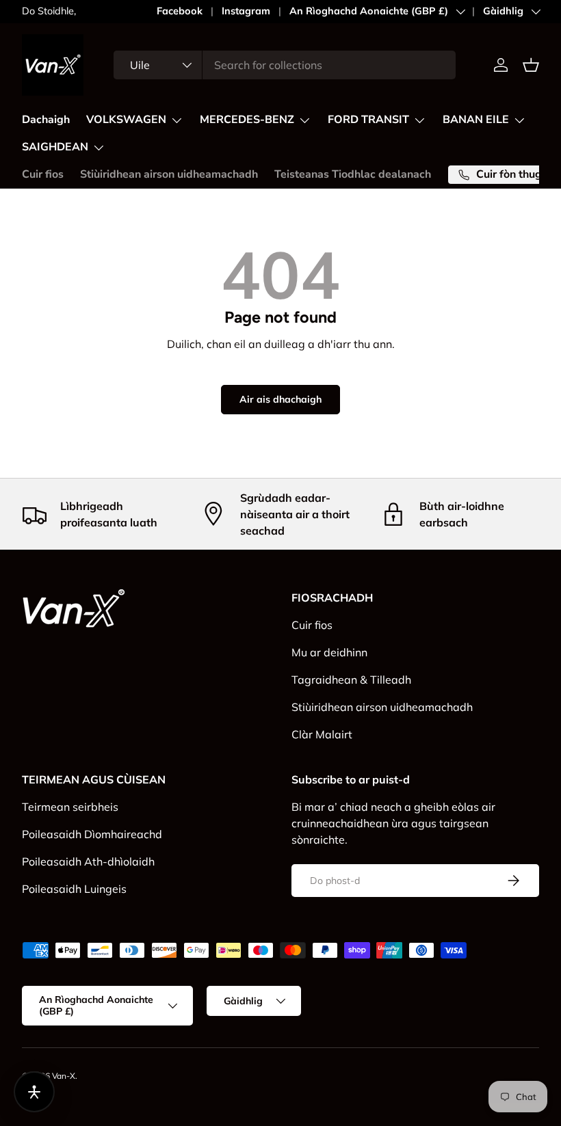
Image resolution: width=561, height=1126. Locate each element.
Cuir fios (43, 174)
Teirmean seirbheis (70, 807)
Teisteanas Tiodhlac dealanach (352, 174)
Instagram (246, 11)
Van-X (63, 1076)
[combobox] (285, 65)
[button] (531, 65)
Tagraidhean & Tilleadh (351, 679)
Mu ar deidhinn (329, 652)
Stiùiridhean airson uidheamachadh (169, 174)
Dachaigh (46, 119)
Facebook (180, 11)
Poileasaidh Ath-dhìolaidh (88, 861)
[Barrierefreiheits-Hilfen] (34, 1091)
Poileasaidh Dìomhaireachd (92, 834)
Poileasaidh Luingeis (74, 889)
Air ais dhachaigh (280, 399)
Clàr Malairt (321, 734)
